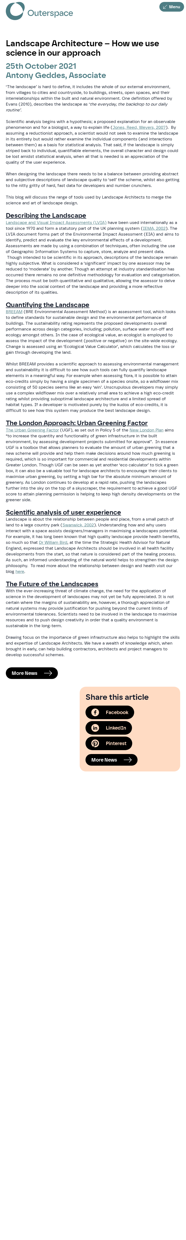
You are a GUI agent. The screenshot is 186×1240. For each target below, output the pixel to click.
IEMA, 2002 (154, 228)
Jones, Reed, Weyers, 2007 (139, 127)
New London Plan (146, 430)
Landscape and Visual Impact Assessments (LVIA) (56, 222)
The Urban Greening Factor (32, 430)
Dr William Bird (53, 542)
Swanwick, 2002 (78, 525)
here (20, 571)
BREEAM (14, 311)
